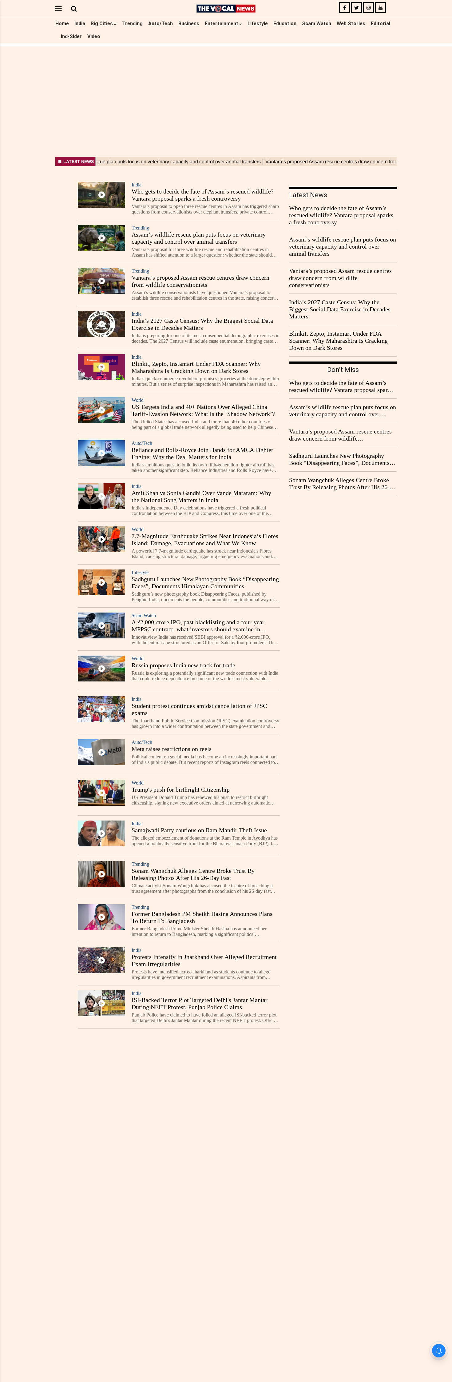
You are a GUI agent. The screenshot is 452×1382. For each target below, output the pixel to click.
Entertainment (221, 23)
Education (284, 23)
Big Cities (102, 23)
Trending (132, 23)
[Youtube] (381, 8)
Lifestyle (258, 23)
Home (62, 23)
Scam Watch (316, 23)
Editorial (380, 23)
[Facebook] (345, 8)
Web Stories (351, 23)
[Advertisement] (226, 89)
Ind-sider (71, 36)
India (79, 23)
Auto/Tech (160, 23)
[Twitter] (357, 8)
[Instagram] (369, 8)
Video (93, 36)
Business (188, 23)
